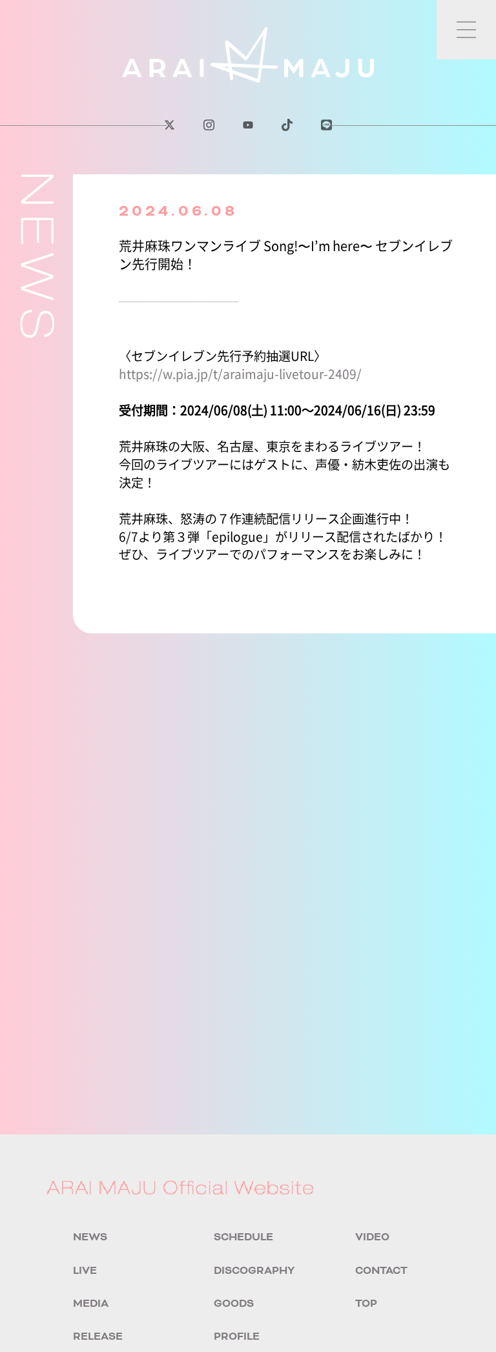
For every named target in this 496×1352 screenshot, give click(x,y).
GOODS (234, 1303)
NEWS (90, 1237)
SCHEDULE (243, 1237)
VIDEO (372, 1237)
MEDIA (90, 1303)
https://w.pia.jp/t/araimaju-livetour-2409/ (240, 374)
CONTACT (381, 1271)
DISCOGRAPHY (254, 1271)
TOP (366, 1303)
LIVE (85, 1271)
